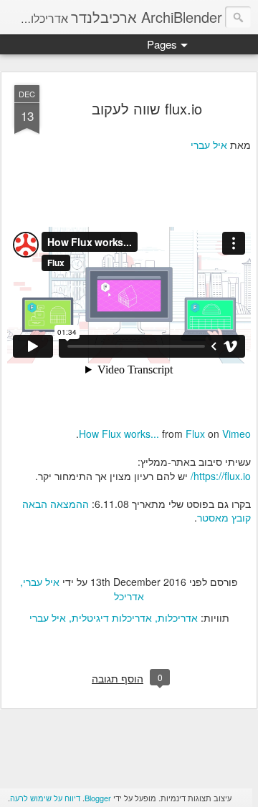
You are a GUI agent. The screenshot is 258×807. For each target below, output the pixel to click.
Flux (195, 433)
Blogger (98, 797)
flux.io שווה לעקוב (147, 108)
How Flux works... (119, 433)
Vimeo (236, 433)
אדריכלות (178, 617)
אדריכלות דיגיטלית (112, 617)
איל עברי (209, 144)
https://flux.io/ (221, 476)
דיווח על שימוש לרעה (45, 797)
